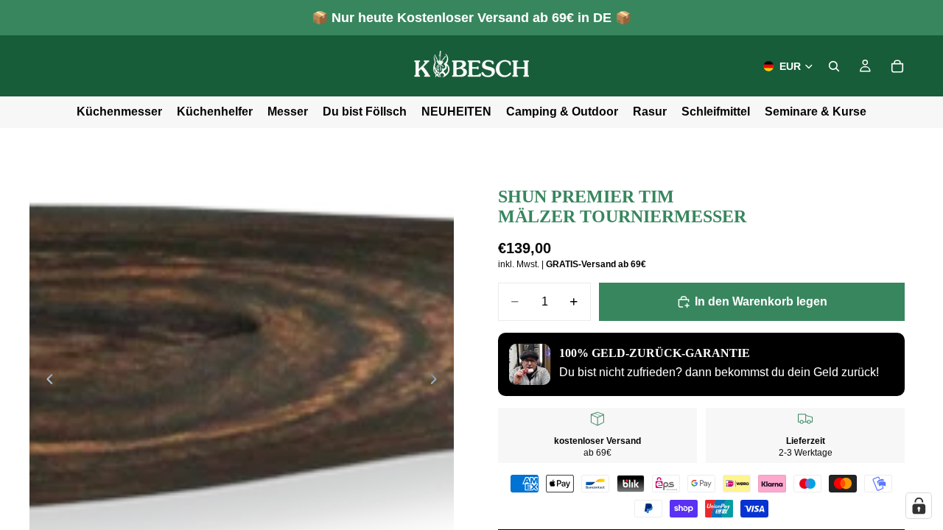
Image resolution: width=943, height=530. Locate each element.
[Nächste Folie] (437, 382)
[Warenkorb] (897, 66)
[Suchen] (834, 66)
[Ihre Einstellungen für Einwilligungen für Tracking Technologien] (918, 505)
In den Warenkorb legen (761, 301)
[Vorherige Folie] (45, 382)
